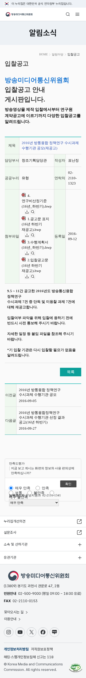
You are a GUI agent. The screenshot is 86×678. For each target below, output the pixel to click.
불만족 (39, 493)
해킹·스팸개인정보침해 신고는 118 (29, 657)
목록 (71, 372)
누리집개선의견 (15, 521)
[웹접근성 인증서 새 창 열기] (75, 666)
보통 (18, 493)
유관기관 (10, 557)
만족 (45, 488)
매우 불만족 (18, 497)
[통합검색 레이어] (68, 14)
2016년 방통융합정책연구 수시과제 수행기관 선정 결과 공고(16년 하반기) (42, 417)
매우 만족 (22, 488)
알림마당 (57, 54)
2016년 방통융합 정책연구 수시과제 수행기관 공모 (40, 392)
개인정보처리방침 (16, 649)
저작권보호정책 (42, 649)
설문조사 (10, 532)
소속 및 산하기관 (15, 544)
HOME (43, 54)
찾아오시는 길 (14, 612)
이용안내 (10, 619)
